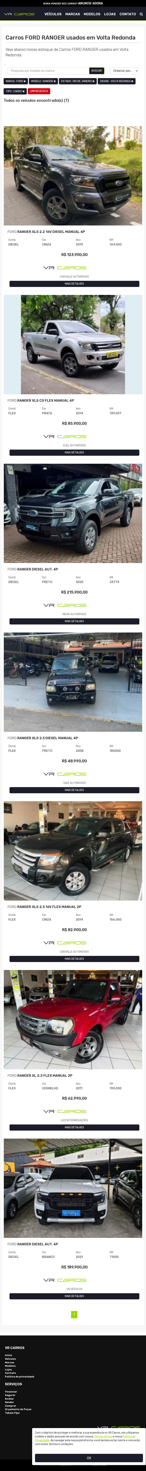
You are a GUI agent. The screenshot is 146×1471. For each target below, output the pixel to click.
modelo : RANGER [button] (42, 81)
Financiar (11, 1391)
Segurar (10, 1395)
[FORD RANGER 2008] (73, 685)
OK (89, 1458)
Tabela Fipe (12, 1412)
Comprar (10, 1405)
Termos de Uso (103, 1436)
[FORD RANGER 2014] (73, 347)
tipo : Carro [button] (14, 91)
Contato (128, 14)
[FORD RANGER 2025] (73, 516)
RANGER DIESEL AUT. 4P (32, 569)
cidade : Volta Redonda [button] (115, 81)
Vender (9, 1402)
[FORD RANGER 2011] (73, 1022)
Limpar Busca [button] (39, 91)
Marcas (72, 14)
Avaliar (9, 1398)
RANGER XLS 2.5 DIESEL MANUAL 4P (42, 738)
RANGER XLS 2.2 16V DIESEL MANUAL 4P (46, 232)
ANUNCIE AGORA (90, 3)
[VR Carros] (19, 13)
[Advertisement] (73, 116)
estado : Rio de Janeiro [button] (76, 81)
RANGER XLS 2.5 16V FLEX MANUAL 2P (44, 907)
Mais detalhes (74, 283)
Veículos (53, 14)
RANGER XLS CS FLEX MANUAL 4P (40, 400)
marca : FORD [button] (15, 81)
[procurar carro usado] (141, 14)
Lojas (110, 14)
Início (8, 1355)
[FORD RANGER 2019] (73, 178)
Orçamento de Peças (18, 1409)
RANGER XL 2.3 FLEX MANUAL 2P (39, 1076)
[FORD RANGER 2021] (73, 1191)
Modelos (92, 14)
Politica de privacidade (19, 1376)
